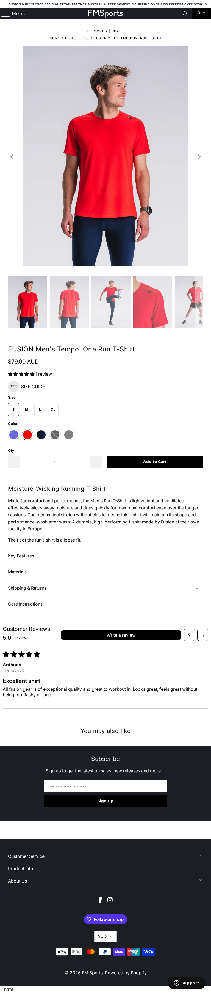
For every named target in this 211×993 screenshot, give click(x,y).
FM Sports (92, 972)
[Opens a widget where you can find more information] (187, 983)
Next (117, 31)
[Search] (185, 13)
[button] (21, 374)
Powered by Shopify (126, 972)
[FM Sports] (105, 13)
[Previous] (12, 157)
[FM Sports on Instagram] (110, 900)
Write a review (121, 635)
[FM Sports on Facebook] (100, 900)
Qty (11, 450)
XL (53, 409)
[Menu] (3, 13)
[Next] (199, 157)
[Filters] (189, 635)
